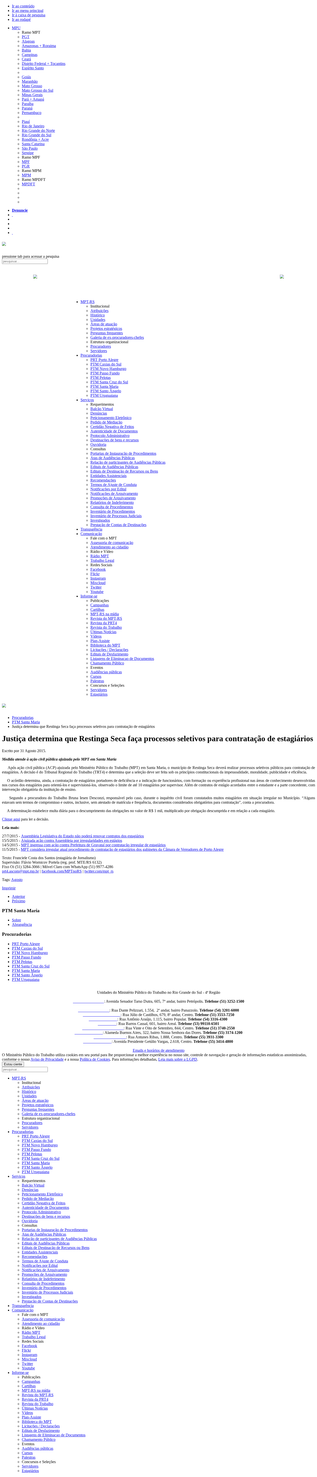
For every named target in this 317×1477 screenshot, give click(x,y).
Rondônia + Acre (35, 139)
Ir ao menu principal (27, 10)
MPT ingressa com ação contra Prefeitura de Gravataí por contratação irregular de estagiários (93, 845)
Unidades (97, 319)
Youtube (97, 592)
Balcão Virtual (101, 409)
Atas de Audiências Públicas (112, 458)
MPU (16, 28)
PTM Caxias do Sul (105, 364)
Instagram (98, 578)
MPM (26, 175)
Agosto (17, 880)
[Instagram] (12, 232)
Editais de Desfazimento (109, 654)
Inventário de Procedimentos (112, 511)
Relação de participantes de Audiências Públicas (127, 462)
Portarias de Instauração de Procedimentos (123, 453)
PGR (26, 166)
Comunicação (91, 534)
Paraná (27, 108)
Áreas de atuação (103, 324)
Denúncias (98, 413)
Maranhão (30, 81)
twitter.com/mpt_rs (98, 871)
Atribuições (99, 311)
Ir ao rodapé (21, 19)
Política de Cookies (95, 1059)
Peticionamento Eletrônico (111, 418)
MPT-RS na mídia (104, 614)
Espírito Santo (33, 68)
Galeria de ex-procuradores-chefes (117, 337)
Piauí (26, 121)
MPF (26, 162)
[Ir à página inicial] (158, 282)
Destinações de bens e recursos (114, 440)
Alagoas (28, 41)
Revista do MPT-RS (106, 618)
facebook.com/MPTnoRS (62, 871)
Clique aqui (11, 819)
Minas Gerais (32, 95)
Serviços (87, 400)
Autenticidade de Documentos (114, 431)
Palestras (97, 681)
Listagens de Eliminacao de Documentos (122, 658)
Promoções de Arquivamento (113, 498)
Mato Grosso (32, 86)
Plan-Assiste (100, 641)
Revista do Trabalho (106, 627)
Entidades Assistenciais (108, 476)
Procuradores (100, 346)
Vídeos (96, 636)
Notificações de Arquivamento (114, 493)
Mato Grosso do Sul (37, 90)
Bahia (26, 50)
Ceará (26, 59)
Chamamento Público (107, 663)
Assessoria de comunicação (111, 542)
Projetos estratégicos (106, 328)
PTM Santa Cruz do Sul (109, 382)
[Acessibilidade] (12, 215)
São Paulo (30, 148)
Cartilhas (97, 609)
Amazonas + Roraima (39, 46)
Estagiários (98, 694)
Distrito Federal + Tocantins (43, 63)
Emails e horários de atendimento (159, 1050)
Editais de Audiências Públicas (114, 467)
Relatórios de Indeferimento (112, 502)
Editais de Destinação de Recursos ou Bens (124, 471)
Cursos (95, 676)
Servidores (98, 351)
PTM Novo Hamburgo (108, 369)
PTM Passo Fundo (105, 373)
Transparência (91, 529)
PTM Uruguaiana (104, 395)
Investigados (100, 520)
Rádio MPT (99, 556)
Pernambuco (31, 113)
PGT (25, 37)
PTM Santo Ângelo (105, 391)
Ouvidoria (98, 444)
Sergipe (28, 153)
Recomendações (103, 480)
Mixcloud (98, 583)
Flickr (95, 574)
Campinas (29, 55)
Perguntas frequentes (106, 333)
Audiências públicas (106, 672)
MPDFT (28, 184)
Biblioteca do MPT (105, 645)
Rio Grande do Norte (38, 130)
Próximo (18, 901)
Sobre (16, 920)
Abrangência (22, 924)
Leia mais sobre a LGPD (177, 1059)
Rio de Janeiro (33, 126)
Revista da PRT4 (103, 623)
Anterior (18, 896)
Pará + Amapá (33, 99)
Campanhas (99, 605)
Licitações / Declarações (109, 650)
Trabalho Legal (102, 560)
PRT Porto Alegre (104, 360)
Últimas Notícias (103, 632)
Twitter (96, 587)
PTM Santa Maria (104, 386)
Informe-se (88, 596)
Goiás (26, 77)
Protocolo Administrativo (110, 435)
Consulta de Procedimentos (111, 507)
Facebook (98, 569)
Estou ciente (13, 1064)
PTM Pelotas (100, 377)
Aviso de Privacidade (47, 1059)
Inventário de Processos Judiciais (116, 516)
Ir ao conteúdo (23, 6)
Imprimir (9, 888)
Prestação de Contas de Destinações (118, 525)
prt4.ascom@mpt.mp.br (20, 871)
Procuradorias (91, 355)
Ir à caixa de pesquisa (28, 15)
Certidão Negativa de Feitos (112, 427)
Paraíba (27, 104)
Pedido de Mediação (106, 422)
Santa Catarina (33, 144)
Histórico (97, 315)
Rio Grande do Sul (36, 135)
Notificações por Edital (108, 489)
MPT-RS (87, 302)
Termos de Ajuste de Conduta (113, 485)
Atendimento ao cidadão (109, 547)
